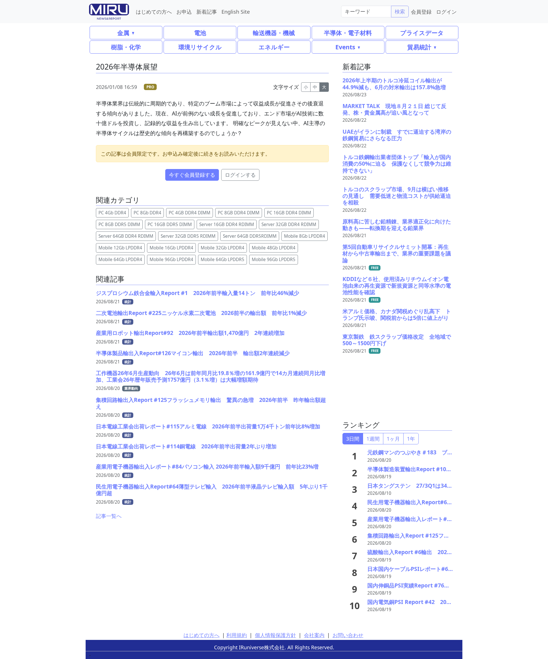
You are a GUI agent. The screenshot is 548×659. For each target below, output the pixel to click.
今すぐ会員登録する (192, 174)
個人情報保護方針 (275, 635)
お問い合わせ (348, 635)
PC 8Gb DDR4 (147, 213)
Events (345, 47)
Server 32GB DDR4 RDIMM (288, 224)
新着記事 (206, 11)
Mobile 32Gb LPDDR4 (222, 248)
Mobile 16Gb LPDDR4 (171, 248)
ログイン (446, 11)
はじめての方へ (154, 11)
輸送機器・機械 (274, 33)
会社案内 (314, 635)
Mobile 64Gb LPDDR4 (120, 260)
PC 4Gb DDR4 (112, 213)
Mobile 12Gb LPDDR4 (120, 248)
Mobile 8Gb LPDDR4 (304, 236)
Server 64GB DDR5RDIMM (250, 236)
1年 (411, 438)
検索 (400, 11)
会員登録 (421, 11)
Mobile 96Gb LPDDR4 (171, 260)
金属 (123, 33)
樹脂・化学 (126, 47)
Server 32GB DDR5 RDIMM (188, 236)
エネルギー (274, 47)
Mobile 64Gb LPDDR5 (222, 260)
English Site (235, 11)
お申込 (184, 11)
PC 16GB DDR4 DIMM (289, 213)
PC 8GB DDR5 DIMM (119, 224)
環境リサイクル (200, 47)
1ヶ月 (393, 438)
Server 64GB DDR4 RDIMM (125, 236)
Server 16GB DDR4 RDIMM (226, 224)
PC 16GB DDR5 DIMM (170, 224)
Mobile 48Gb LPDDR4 (273, 248)
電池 (200, 33)
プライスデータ (422, 33)
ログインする (240, 174)
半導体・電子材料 (348, 33)
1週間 (373, 438)
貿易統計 (419, 47)
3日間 (352, 438)
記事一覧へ (109, 515)
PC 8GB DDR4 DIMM (238, 213)
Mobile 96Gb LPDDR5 (273, 260)
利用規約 (236, 635)
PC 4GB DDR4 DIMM (189, 213)
